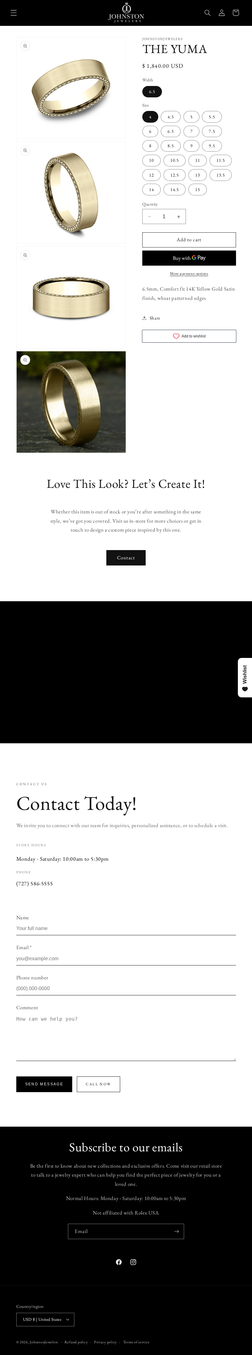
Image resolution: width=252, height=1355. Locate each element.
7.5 (212, 131)
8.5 (170, 146)
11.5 (220, 160)
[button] (13, 13)
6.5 (152, 91)
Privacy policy (105, 1342)
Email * (24, 947)
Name (23, 917)
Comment (27, 1007)
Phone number (32, 977)
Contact (126, 557)
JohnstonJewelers (44, 1342)
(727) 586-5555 (34, 883)
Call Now (98, 1084)
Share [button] (155, 318)
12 (151, 175)
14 (151, 189)
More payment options (189, 273)
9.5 (212, 146)
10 (151, 160)
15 (197, 189)
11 (197, 160)
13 (197, 175)
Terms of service (136, 1342)
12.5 (174, 175)
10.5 (174, 160)
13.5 (220, 175)
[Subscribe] (177, 1231)
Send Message (44, 1084)
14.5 (174, 189)
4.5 (170, 117)
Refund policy (76, 1342)
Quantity (150, 204)
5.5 (212, 117)
